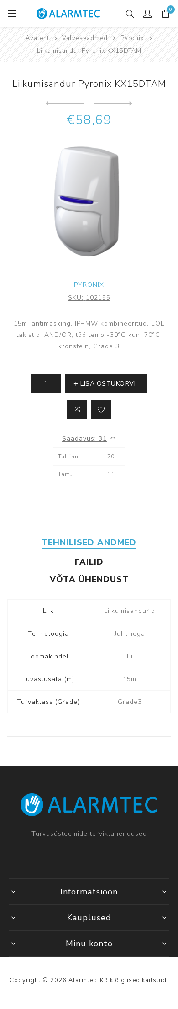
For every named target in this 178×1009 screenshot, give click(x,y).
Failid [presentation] (89, 562)
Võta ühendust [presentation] (89, 579)
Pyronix (89, 285)
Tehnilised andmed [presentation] (89, 542)
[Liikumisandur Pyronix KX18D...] (113, 103)
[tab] (89, 542)
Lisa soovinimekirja (101, 409)
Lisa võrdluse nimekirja (77, 409)
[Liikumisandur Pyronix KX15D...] (65, 103)
